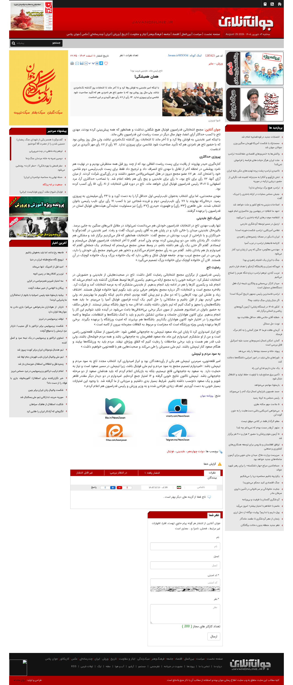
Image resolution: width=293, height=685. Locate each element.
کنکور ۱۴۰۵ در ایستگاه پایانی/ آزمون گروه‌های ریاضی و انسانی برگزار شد (258, 309)
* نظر (216, 599)
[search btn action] (13, 43)
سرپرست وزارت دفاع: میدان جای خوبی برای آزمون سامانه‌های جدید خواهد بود (255, 457)
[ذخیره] (81, 63)
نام (218, 537)
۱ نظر (122, 55)
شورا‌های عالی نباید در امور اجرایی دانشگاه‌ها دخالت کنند (254, 360)
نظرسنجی (155, 667)
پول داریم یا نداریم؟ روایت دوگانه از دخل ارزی (256, 512)
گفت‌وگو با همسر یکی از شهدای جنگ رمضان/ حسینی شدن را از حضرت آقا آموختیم (40, 142)
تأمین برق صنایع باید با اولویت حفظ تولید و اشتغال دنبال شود (255, 377)
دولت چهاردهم (195, 451)
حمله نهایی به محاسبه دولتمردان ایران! (43, 177)
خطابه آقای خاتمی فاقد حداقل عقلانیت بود (258, 317)
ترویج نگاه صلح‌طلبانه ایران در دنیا (46, 260)
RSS (73, 667)
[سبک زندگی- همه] (38, 87)
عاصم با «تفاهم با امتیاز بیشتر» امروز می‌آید (257, 506)
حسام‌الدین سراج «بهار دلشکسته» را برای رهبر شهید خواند (255, 468)
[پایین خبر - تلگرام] (178, 434)
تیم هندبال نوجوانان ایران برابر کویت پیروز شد (40, 350)
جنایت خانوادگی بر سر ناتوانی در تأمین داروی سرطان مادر (258, 491)
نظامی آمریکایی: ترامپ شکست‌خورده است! (257, 230)
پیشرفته (20, 43)
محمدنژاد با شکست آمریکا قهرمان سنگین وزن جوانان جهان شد (257, 145)
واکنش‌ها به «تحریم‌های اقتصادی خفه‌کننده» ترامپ (253, 154)
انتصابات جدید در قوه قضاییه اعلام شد (260, 137)
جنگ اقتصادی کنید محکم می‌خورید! (261, 483)
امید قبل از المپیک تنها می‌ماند (47, 267)
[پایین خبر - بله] (115, 411)
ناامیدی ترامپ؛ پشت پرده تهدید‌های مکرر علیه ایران (253, 171)
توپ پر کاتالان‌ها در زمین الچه (48, 274)
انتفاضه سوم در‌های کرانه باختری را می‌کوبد (257, 218)
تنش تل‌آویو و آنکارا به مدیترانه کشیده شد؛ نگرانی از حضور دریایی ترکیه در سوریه (255, 179)
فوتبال (170, 451)
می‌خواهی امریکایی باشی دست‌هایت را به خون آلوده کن (256, 413)
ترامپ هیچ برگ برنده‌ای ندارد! (264, 188)
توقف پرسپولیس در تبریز (51, 319)
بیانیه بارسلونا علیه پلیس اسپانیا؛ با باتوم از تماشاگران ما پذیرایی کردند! (38, 297)
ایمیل (216, 556)
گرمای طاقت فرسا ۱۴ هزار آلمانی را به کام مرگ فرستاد (257, 332)
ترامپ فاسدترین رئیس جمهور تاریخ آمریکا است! (254, 294)
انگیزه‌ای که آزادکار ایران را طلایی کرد (45, 411)
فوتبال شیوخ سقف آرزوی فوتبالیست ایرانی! (40, 192)
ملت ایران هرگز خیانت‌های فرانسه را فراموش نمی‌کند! (258, 162)
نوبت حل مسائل (271, 324)
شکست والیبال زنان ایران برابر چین (45, 390)
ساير (211, 63)
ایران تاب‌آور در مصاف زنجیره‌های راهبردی (258, 237)
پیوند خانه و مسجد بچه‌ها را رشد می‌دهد (258, 351)
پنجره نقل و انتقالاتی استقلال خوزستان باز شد (40, 364)
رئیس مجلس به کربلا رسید (266, 398)
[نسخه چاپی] (72, 63)
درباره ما (218, 667)
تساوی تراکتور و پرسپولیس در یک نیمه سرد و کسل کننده (38, 340)
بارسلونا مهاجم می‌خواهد (266, 385)
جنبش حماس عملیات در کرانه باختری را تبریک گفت (257, 196)
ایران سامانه (20, 680)
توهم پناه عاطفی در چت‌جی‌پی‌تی (45, 151)
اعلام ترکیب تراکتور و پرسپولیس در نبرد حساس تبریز (37, 371)
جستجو (142, 667)
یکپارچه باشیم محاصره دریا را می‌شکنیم (259, 476)
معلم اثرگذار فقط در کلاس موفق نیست (260, 421)
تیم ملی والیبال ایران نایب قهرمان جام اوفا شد (40, 357)
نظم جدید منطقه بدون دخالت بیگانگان (260, 525)
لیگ (99, 667)
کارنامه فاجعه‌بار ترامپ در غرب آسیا (261, 243)
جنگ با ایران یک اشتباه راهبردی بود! (261, 260)
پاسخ (93, 487)
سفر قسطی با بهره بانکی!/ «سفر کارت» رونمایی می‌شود (40, 168)
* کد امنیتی (213, 575)
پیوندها (190, 667)
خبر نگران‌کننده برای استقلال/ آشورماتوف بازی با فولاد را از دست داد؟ (38, 380)
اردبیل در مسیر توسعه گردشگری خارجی (259, 224)
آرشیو (131, 667)
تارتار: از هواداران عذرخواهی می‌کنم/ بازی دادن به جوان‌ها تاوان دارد (38, 309)
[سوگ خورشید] (254, 104)
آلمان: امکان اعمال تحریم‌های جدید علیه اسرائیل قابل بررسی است (256, 343)
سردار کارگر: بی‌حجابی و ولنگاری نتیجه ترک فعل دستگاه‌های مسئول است (257, 286)
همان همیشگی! (146, 76)
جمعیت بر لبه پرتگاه (52, 185)
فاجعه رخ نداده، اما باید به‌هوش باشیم (44, 253)
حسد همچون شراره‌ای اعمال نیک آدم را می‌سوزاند (254, 392)
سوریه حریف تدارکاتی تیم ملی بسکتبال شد (41, 397)
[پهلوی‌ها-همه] (38, 227)
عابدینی (180, 451)
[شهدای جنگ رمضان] (254, 68)
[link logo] (241, 20)
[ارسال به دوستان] (77, 63)
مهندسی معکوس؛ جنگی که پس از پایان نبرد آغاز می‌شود (257, 252)
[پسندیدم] (106, 63)
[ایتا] (115, 435)
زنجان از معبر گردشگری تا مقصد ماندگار (259, 519)
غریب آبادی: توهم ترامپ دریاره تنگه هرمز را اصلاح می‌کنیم (255, 275)
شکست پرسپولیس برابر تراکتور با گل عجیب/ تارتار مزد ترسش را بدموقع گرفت (38, 328)
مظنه (108, 667)
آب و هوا (119, 667)
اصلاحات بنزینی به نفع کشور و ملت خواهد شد (256, 205)
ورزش (219, 63)
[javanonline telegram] (101, 63)
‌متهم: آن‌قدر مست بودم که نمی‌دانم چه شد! (257, 428)
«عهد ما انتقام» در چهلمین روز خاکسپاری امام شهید (253, 211)
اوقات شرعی (87, 667)
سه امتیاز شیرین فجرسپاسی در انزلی (45, 281)
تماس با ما (204, 667)
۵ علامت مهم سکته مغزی (266, 404)
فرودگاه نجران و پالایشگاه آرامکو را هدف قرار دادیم (254, 267)
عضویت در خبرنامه (173, 667)
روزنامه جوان (206, 396)
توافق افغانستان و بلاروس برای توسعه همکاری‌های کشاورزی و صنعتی (255, 447)
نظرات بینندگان (212, 473)
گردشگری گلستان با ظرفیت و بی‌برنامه (260, 500)
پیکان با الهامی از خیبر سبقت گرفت (45, 288)
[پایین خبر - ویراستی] (178, 410)
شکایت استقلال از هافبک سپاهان (46, 404)
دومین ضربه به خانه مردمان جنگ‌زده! (44, 158)
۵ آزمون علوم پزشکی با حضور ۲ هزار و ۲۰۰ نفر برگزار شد (255, 436)
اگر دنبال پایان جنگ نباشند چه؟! (263, 300)
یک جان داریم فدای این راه (265, 368)
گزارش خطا (210, 464)
